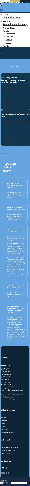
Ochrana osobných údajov (8, 451)
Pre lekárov (4, 429)
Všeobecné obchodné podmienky (10, 448)
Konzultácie (4, 421)
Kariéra (3, 426)
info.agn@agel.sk (8, 397)
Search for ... (6, 483)
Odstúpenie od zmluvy (7, 432)
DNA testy (3, 418)
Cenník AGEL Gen (6, 454)
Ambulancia (4, 424)
